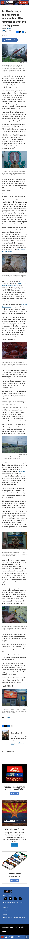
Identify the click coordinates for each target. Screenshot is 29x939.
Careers (5, 910)
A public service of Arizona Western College (14, 917)
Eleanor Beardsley (6, 29)
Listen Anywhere (14, 873)
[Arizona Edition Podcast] (14, 813)
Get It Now (14, 880)
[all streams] (27, 937)
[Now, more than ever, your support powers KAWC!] (14, 773)
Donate (24, 2)
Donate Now (14, 793)
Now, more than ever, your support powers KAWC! (14, 788)
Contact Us (6, 914)
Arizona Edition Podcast (14, 829)
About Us (5, 907)
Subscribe (15, 845)
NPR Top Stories (11, 721)
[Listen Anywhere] (14, 861)
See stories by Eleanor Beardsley (17, 743)
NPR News (9, 717)
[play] (2, 937)
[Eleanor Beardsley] (5, 735)
